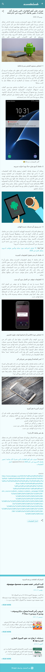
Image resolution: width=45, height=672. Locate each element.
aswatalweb (30, 4)
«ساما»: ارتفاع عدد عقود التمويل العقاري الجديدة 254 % (27, 639)
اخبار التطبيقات (33, 521)
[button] (3, 11)
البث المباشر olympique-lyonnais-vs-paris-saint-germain (25, 585)
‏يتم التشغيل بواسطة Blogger (21, 668)
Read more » (6, 605)
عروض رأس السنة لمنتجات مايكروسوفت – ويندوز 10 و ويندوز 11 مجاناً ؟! (26, 612)
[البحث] (3, 4)
